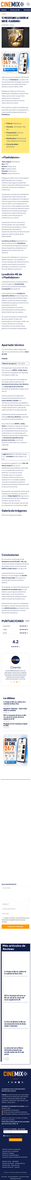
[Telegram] (17, 681)
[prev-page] (4, 1059)
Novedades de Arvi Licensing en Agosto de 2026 (15, 725)
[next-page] (7, 1059)
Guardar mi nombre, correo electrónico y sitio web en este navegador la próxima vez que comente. (15, 920)
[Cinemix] (15, 660)
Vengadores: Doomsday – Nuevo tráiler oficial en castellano (15, 709)
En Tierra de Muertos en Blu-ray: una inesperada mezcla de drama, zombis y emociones (15, 1023)
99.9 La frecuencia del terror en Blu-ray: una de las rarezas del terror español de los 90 (15, 717)
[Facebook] (11, 681)
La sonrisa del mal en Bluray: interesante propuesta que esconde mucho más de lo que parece (14, 1051)
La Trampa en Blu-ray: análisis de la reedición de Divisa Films (14, 703)
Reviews (8, 949)
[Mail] (15, 1082)
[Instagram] (14, 681)
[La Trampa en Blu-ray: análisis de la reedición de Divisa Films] (15, 961)
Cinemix (11, 25)
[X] (20, 681)
